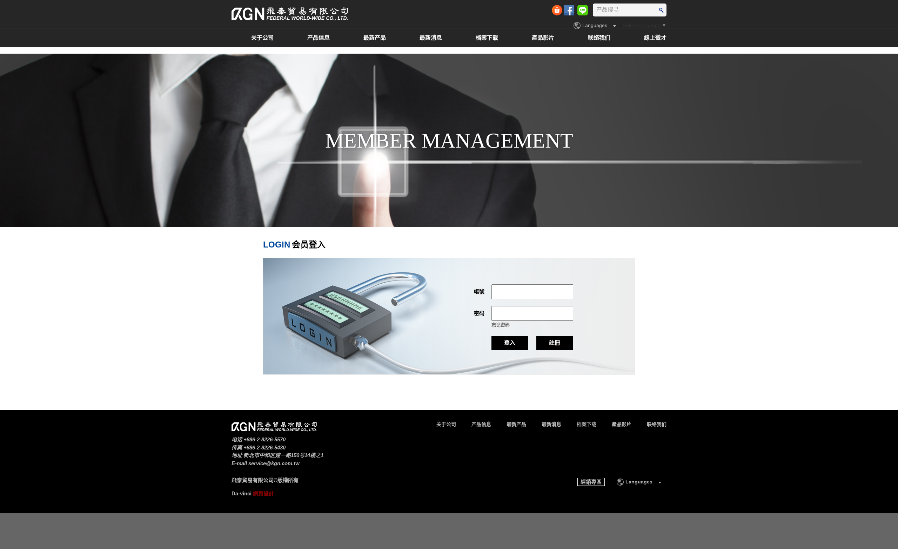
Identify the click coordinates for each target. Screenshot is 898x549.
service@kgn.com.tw (274, 463)
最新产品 (374, 38)
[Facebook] (570, 9)
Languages (594, 25)
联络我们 (599, 38)
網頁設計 (263, 493)
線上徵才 (655, 38)
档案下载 (487, 38)
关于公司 (262, 38)
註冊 (554, 343)
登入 (509, 343)
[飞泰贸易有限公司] (290, 13)
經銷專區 (591, 482)
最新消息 (431, 38)
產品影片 (543, 38)
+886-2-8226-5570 (264, 439)
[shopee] (558, 9)
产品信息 (318, 38)
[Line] (582, 9)
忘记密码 (500, 324)
